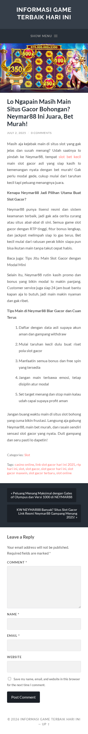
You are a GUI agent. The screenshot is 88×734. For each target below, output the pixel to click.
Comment (17, 562)
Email (13, 635)
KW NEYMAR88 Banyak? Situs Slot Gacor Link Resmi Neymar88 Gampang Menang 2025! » (47, 513)
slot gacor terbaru (42, 473)
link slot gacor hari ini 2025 (55, 464)
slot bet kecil (70, 156)
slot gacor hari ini (53, 469)
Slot (27, 455)
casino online (24, 464)
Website (14, 657)
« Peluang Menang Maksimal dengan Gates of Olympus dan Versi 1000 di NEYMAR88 (41, 495)
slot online (64, 473)
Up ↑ (46, 724)
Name (13, 614)
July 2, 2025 (16, 133)
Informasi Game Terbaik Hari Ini (44, 13)
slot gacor (33, 469)
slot (21, 469)
